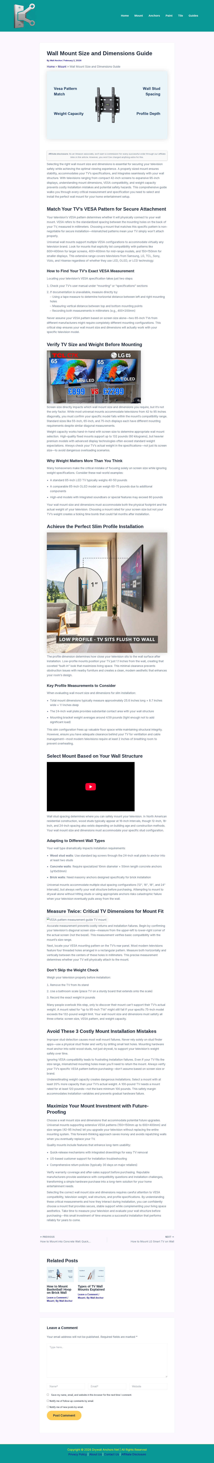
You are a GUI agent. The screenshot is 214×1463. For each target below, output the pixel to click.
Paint (169, 15)
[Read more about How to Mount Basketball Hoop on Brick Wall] (60, 1274)
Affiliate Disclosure (133, 1454)
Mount (138, 15)
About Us (95, 1454)
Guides (193, 15)
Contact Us (111, 1454)
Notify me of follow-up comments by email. (72, 1401)
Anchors (154, 15)
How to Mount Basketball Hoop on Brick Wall (59, 1289)
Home (125, 15)
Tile (180, 15)
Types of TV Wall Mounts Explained (91, 1288)
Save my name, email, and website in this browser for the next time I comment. (91, 1395)
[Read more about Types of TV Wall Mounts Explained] (91, 1274)
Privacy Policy (77, 1454)
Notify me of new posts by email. (66, 1407)
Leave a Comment (57, 1297)
